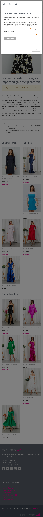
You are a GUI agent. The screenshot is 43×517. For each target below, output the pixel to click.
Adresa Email (20, 31)
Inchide (36, 50)
